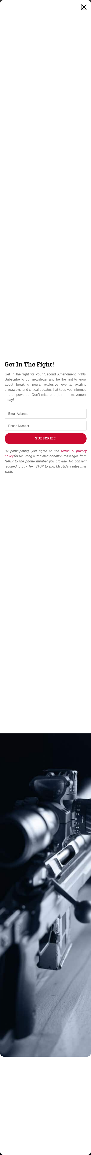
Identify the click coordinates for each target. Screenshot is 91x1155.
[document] (45, 577)
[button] (84, 7)
